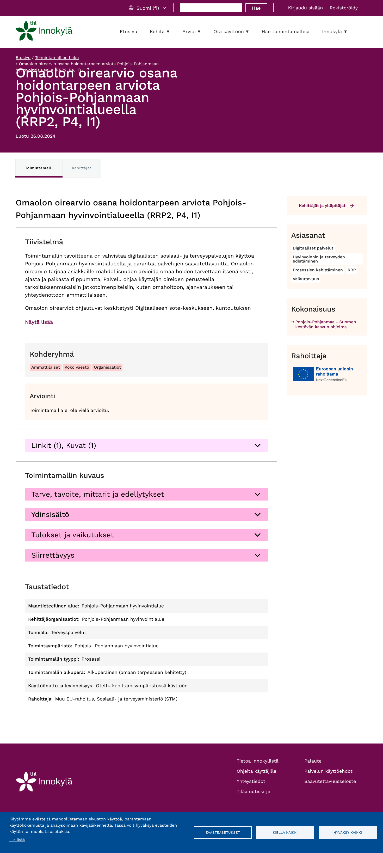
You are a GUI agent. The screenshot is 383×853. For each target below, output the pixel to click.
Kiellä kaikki (285, 832)
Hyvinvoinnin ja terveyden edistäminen (319, 259)
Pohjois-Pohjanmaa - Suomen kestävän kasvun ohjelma (325, 324)
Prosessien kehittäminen (318, 269)
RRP (352, 269)
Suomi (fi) (148, 8)
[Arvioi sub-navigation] (203, 32)
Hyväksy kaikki (347, 832)
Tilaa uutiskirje (253, 791)
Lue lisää (17, 840)
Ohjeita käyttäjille (256, 771)
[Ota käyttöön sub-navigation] (251, 32)
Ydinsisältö (50, 514)
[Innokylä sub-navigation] (349, 32)
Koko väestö (77, 367)
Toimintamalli (39, 168)
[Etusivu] (44, 32)
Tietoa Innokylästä (258, 761)
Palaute (313, 761)
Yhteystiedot (251, 781)
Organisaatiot (107, 367)
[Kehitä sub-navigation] (172, 32)
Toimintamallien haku (57, 57)
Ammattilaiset (45, 367)
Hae (256, 8)
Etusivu (23, 57)
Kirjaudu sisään (305, 8)
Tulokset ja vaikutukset (72, 535)
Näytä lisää (39, 322)
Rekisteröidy (344, 8)
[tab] (146, 445)
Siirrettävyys (53, 555)
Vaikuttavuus (306, 278)
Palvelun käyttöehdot (328, 771)
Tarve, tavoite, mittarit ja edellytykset (97, 494)
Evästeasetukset (223, 832)
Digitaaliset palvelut (313, 248)
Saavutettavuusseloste (330, 781)
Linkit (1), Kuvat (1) (63, 445)
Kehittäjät (81, 168)
